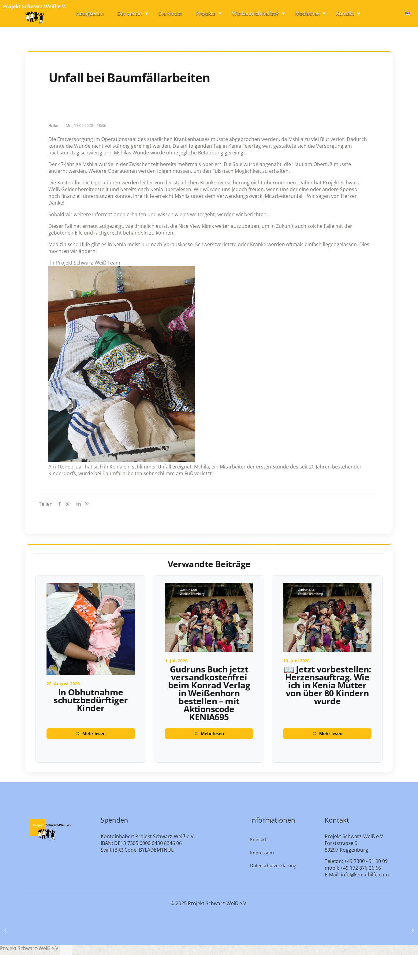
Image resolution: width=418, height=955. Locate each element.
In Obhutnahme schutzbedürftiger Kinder (91, 700)
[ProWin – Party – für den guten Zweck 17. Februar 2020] (5, 930)
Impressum (262, 853)
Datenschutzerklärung (273, 865)
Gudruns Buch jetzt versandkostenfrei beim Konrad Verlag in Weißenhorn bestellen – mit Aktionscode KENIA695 (209, 693)
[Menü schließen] (66, 950)
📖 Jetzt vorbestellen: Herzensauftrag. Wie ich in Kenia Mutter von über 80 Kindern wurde (327, 685)
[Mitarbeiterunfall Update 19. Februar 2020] (412, 930)
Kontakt (258, 839)
